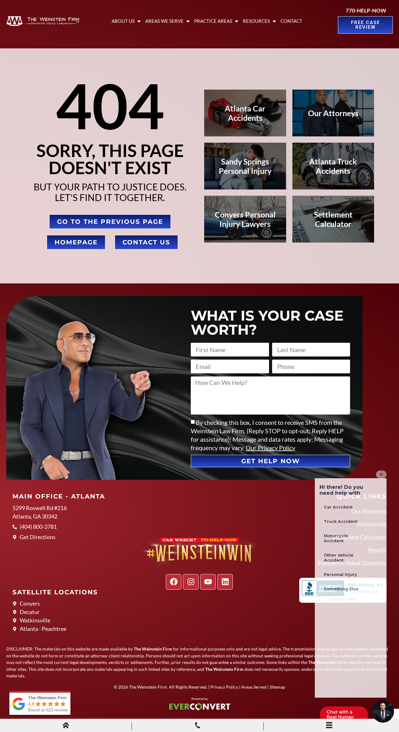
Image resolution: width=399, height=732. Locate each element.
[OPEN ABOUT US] (139, 21)
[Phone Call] (198, 726)
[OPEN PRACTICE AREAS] (236, 21)
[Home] (66, 726)
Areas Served (254, 687)
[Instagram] (191, 582)
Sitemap (277, 687)
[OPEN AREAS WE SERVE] (188, 21)
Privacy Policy (224, 687)
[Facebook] (173, 582)
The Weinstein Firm (148, 687)
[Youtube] (208, 582)
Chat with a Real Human (343, 716)
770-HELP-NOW (366, 10)
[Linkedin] (225, 582)
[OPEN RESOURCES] (274, 21)
